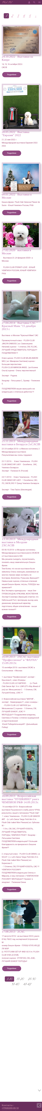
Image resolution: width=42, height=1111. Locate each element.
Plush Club (7, 3)
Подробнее (11, 75)
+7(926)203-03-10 (10, 1108)
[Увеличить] (21, 40)
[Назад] (39, 1106)
